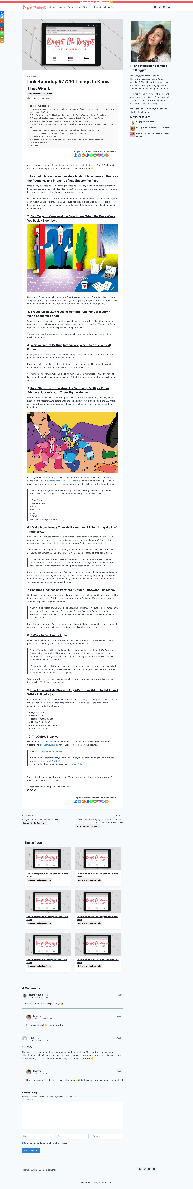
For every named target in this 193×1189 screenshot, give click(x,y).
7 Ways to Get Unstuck (46, 635)
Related (35, 145)
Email (61, 1136)
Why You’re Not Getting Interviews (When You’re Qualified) (71, 345)
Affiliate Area (37, 1170)
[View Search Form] (105, 7)
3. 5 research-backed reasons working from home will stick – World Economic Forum (66, 118)
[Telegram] (103, 155)
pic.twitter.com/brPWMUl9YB (47, 761)
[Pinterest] (2, 29)
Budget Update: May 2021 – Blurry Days (41, 817)
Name (26, 1136)
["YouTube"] (169, 7)
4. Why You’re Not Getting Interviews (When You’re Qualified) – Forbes (60, 121)
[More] (107, 155)
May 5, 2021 (63, 519)
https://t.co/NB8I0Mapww (50, 751)
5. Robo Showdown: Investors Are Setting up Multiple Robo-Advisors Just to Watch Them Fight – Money (72, 125)
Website (96, 1136)
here (67, 787)
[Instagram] (99, 155)
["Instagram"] (164, 7)
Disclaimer (51, 1170)
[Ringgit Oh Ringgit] (34, 7)
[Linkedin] (87, 155)
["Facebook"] (155, 7)
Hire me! (97, 7)
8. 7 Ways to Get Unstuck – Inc (43, 136)
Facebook (163, 109)
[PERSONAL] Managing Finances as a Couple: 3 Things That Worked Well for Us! (100, 819)
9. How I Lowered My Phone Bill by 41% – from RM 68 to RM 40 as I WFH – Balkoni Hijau (68, 139)
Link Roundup (32, 76)
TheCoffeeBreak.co (45, 736)
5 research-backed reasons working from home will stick (69, 311)
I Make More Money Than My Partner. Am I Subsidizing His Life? (74, 527)
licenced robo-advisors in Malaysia (65, 481)
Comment (27, 1099)
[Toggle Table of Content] (114, 105)
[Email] (95, 155)
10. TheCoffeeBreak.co (40, 142)
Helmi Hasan (36, 994)
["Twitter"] (160, 7)
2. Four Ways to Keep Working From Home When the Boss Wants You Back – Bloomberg (68, 115)
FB (48, 780)
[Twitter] (79, 155)
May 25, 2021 (78, 764)
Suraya (35, 99)
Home (52, 7)
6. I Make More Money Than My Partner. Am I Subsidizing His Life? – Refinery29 (64, 130)
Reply (119, 995)
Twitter (55, 780)
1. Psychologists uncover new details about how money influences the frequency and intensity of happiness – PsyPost (72, 110)
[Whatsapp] (91, 155)
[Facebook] (75, 155)
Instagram (144, 112)
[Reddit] (83, 155)
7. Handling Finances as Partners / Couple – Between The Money (58, 133)
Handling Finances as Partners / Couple (57, 590)
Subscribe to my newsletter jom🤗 (96, 1)
